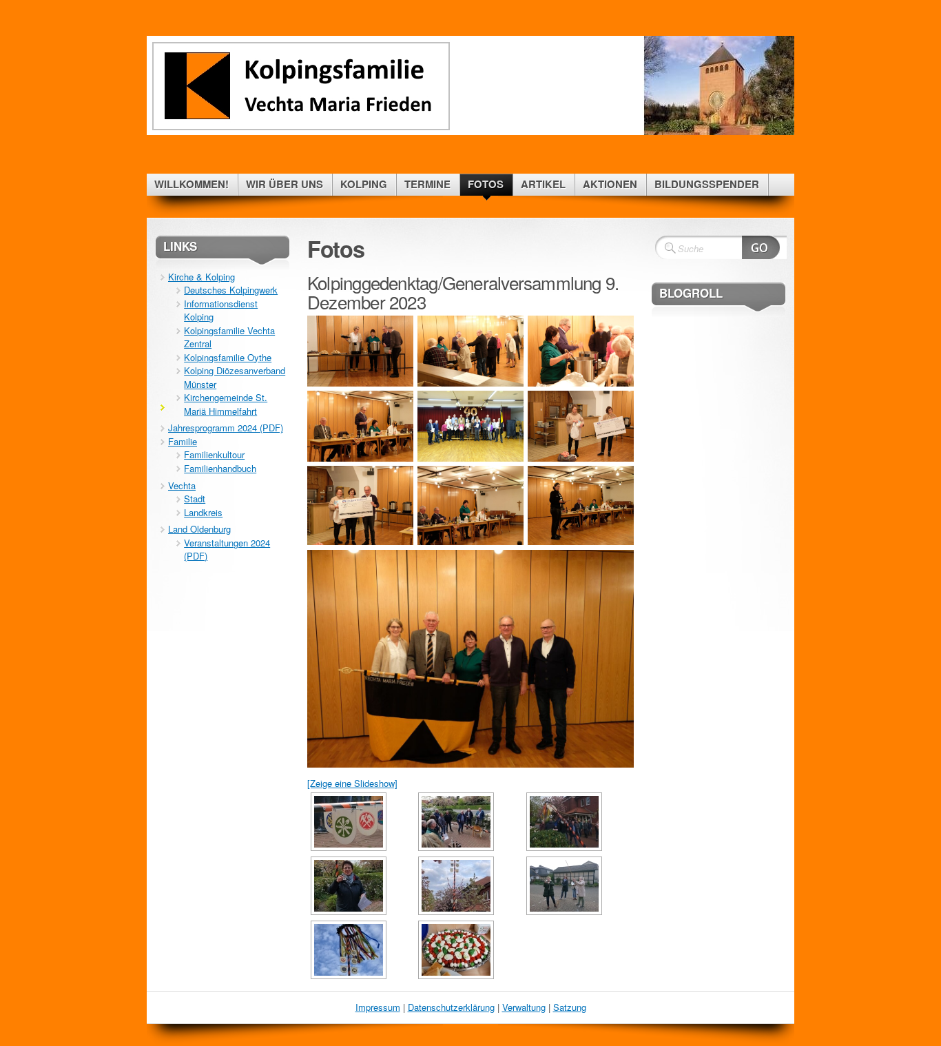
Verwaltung (524, 1007)
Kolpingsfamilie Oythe (227, 357)
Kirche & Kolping (201, 276)
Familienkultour (214, 454)
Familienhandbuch (220, 468)
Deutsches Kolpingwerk (231, 289)
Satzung (569, 1007)
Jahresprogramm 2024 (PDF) (225, 427)
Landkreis (203, 512)
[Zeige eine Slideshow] (352, 783)
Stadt (194, 498)
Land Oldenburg (199, 528)
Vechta (182, 485)
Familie (182, 441)
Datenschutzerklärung (451, 1007)
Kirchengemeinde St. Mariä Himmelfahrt (225, 404)
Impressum (377, 1007)
